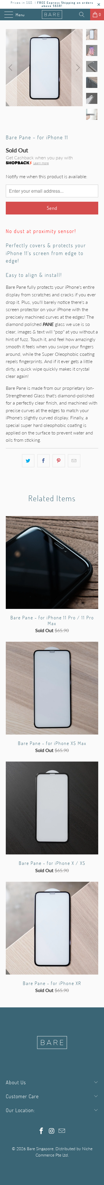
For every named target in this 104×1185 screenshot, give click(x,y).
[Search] (84, 14)
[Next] (77, 67)
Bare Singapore (40, 1148)
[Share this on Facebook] (43, 461)
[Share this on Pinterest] (59, 461)
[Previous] (11, 67)
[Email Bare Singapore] (62, 1131)
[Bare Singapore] (52, 14)
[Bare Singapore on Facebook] (41, 1131)
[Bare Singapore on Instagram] (51, 1131)
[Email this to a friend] (74, 461)
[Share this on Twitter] (28, 461)
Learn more (41, 163)
